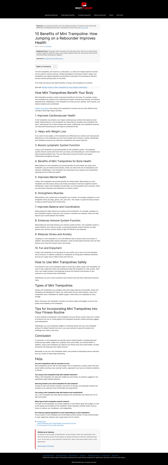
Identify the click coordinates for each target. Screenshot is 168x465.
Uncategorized (41, 421)
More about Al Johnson (46, 446)
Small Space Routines (68, 15)
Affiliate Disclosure (94, 455)
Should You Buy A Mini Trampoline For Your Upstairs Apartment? (64, 87)
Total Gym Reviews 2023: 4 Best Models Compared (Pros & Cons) (56, 423)
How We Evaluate (49, 58)
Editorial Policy (59, 58)
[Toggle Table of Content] (54, 66)
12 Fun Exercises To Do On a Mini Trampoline (50, 425)
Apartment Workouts (51, 15)
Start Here (120, 15)
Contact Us (82, 455)
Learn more (84, 27)
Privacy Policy (106, 455)
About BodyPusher (48, 455)
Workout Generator (100, 15)
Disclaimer (115, 455)
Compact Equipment (84, 15)
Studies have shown (42, 108)
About (111, 15)
